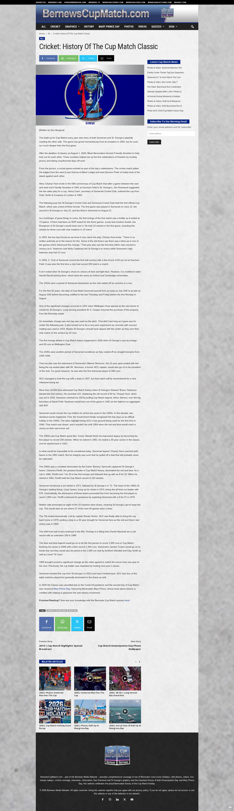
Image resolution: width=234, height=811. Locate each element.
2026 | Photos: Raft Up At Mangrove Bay (86, 727)
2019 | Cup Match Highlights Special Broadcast (60, 647)
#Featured (61, 611)
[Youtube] (131, 800)
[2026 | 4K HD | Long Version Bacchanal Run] (125, 678)
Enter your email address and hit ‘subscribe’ (169, 127)
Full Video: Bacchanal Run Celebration (164, 87)
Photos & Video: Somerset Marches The (164, 68)
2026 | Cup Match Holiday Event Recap (55, 727)
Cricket (55, 26)
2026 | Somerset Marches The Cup (89, 694)
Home (42, 33)
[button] (192, 26)
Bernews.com (55, 2)
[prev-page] (135, 662)
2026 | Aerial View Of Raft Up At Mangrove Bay (125, 727)
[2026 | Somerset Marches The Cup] (90, 678)
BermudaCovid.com (135, 2)
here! (127, 600)
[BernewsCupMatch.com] (117, 13)
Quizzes (156, 26)
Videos (142, 26)
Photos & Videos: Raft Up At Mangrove (164, 101)
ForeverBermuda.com (75, 2)
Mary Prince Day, (62, 588)
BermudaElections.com (160, 2)
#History (72, 611)
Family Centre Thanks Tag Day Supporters (165, 72)
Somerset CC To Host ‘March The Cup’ (164, 77)
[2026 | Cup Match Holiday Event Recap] (55, 711)
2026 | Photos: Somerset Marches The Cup (51, 694)
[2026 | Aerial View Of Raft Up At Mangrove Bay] (125, 711)
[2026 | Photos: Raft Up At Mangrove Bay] (90, 711)
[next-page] (139, 662)
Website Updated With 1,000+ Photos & (164, 92)
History (89, 26)
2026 (171, 26)
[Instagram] (110, 800)
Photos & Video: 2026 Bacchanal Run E (164, 106)
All (44, 26)
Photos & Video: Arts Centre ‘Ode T (162, 82)
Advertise (41, 2)
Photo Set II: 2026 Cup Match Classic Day (165, 111)
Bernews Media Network (86, 777)
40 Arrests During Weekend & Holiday (163, 96)
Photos (129, 26)
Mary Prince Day (109, 26)
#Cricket (51, 611)
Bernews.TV (94, 2)
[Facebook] (102, 800)
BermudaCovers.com (113, 2)
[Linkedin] (117, 800)
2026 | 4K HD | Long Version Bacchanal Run (123, 694)
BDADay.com (180, 2)
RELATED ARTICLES (52, 661)
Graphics (71, 26)
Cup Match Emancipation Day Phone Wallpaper (119, 647)
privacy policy (142, 790)
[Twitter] (124, 800)
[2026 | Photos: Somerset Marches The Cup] (55, 678)
